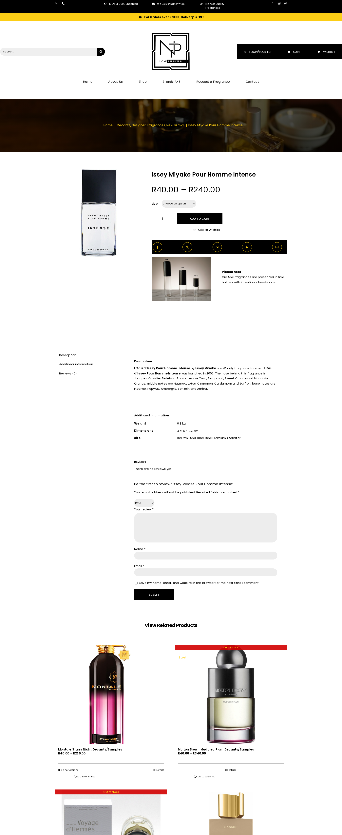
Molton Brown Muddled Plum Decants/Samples (216, 749)
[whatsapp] (285, 3)
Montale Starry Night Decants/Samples (90, 749)
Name (139, 549)
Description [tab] (67, 355)
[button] (206, 229)
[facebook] (272, 3)
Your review (144, 509)
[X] (187, 247)
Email (139, 566)
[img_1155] (98, 212)
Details (160, 770)
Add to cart (200, 219)
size (155, 203)
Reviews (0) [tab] (68, 373)
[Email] (277, 247)
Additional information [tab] (76, 364)
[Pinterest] (247, 247)
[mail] (56, 3)
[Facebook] (157, 247)
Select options (70, 770)
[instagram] (279, 3)
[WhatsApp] (217, 247)
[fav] (171, 33)
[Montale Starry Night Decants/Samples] (111, 694)
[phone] (63, 3)
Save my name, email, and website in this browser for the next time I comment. (199, 583)
